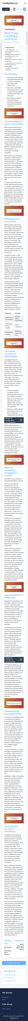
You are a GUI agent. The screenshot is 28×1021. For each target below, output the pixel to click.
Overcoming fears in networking (13, 63)
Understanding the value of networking (12, 51)
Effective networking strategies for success (13, 60)
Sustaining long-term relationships (10, 65)
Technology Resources (10, 981)
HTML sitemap (6, 1009)
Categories (5, 997)
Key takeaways (10, 49)
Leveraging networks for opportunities (11, 57)
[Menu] (25, 3)
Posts (3, 999)
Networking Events (10, 29)
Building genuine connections (12, 54)
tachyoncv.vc (10, 3)
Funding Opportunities (10, 975)
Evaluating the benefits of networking (12, 68)
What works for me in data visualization (16, 9)
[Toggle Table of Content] (20, 47)
